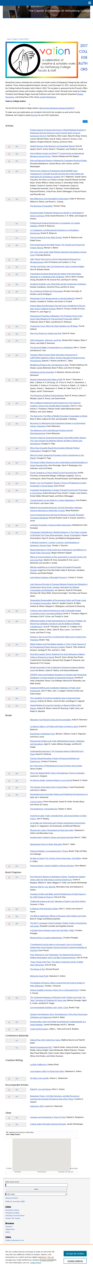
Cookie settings (46, 1260)
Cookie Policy (35, 1263)
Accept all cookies (75, 1253)
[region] (46, 1257)
